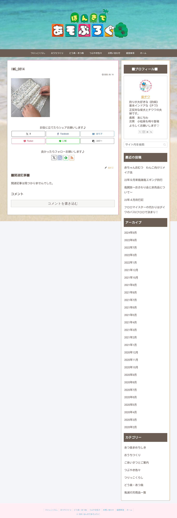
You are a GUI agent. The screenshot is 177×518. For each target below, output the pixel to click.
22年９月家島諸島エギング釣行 (143, 180)
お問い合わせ (108, 510)
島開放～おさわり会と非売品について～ (144, 190)
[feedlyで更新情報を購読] (65, 157)
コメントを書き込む (63, 203)
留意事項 (120, 510)
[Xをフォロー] (53, 157)
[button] (97, 141)
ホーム (129, 510)
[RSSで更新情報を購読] (71, 157)
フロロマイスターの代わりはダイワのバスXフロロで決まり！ (144, 210)
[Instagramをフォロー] (59, 157)
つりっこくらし (51, 510)
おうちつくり (65, 510)
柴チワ (145, 96)
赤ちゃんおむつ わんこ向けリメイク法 (144, 170)
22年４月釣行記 (133, 200)
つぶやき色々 (94, 510)
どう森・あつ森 (80, 510)
